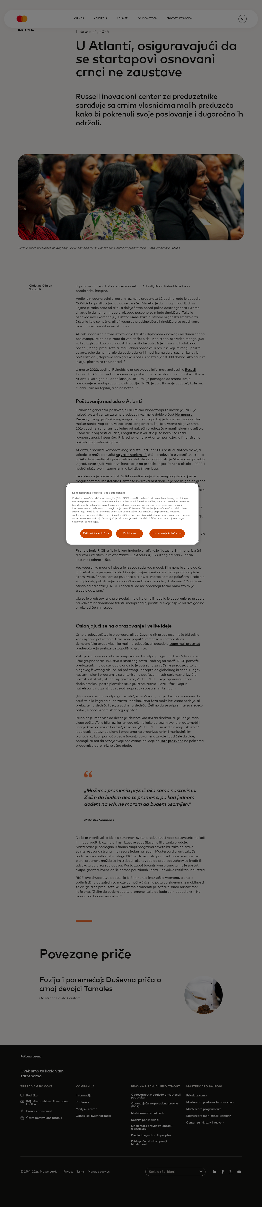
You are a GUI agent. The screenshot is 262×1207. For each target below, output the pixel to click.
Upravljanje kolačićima (167, 533)
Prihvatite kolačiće (96, 533)
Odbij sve (129, 533)
